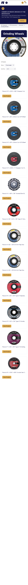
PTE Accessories (13, 25)
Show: (2, 65)
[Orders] (26, 3)
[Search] (22, 3)
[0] (26, 3)
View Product (6, 96)
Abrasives (21, 25)
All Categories (4, 25)
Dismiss (22, 20)
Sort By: (3, 69)
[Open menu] (6, 3)
